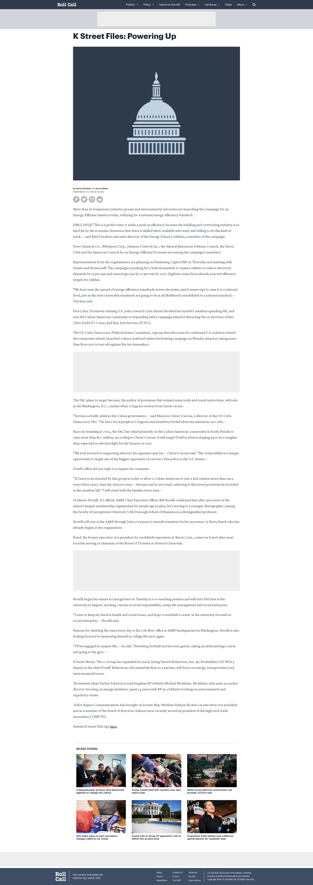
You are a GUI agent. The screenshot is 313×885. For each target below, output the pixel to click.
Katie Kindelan (83, 189)
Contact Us (177, 872)
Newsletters (161, 880)
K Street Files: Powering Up (124, 36)
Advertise (193, 872)
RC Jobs (192, 876)
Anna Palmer (102, 189)
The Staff (176, 880)
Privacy (175, 876)
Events (159, 876)
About (159, 872)
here (113, 726)
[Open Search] (254, 4)
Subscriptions (195, 880)
